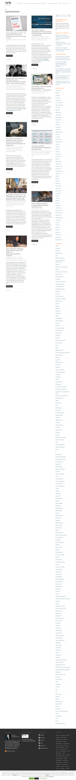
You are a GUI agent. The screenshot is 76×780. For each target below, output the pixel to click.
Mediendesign (58, 510)
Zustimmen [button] (31, 778)
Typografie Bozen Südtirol (61, 659)
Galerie (57, 379)
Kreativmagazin (58, 466)
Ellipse (56, 347)
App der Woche (58, 274)
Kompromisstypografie (60, 459)
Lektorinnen (58, 493)
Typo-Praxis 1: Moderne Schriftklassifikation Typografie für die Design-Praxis (41, 147)
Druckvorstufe (39, 91)
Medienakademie (59, 508)
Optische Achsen (59, 532)
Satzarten (21, 258)
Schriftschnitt (58, 584)
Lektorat (57, 488)
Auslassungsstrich (59, 286)
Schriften (39, 38)
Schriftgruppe (58, 574)
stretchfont (58, 623)
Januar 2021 (58, 129)
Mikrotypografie (13, 258)
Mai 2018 (57, 159)
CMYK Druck (58, 313)
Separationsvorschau (60, 606)
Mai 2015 (57, 227)
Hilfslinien (57, 427)
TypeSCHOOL (33, 93)
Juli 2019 (57, 144)
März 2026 (57, 97)
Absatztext (57, 248)
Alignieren (57, 264)
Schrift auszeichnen (59, 554)
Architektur (7, 39)
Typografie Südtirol (19, 204)
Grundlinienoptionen (59, 412)
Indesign (22, 201)
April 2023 (57, 110)
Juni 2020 (57, 137)
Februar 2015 (58, 234)
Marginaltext (58, 505)
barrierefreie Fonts (59, 296)
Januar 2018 (58, 163)
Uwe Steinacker (20, 3)
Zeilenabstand (58, 716)
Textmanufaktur (59, 637)
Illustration (57, 432)
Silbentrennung (58, 611)
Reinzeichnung (46, 91)
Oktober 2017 (58, 168)
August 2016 (58, 193)
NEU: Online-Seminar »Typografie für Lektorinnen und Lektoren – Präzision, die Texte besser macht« (63, 58)
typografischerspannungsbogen (11, 151)
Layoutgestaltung (59, 478)
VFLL (56, 689)
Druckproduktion (59, 330)
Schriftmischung (34, 39)
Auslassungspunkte (59, 284)
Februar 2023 (58, 112)
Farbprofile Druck (59, 362)
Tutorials (57, 652)
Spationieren (58, 613)
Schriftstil (57, 591)
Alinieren (57, 269)
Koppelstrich (58, 464)
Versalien (57, 686)
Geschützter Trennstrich (60, 386)
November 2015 (59, 212)
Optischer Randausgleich (61, 535)
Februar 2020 (58, 139)
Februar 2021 (58, 127)
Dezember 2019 (59, 141)
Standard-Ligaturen (59, 618)
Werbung (57, 706)
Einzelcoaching (58, 342)
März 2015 (57, 232)
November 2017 (59, 166)
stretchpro (57, 625)
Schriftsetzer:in (58, 586)
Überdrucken (58, 672)
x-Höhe (57, 713)
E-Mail (65, 26)
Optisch (57, 530)
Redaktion (57, 544)
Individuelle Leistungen (35, 208)
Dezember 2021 (59, 117)
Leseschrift (10, 86)
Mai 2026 (57, 93)
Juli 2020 (57, 134)
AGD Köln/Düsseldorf (60, 258)
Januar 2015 (58, 237)
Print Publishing (58, 537)
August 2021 (58, 119)
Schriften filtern (58, 569)
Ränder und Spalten (59, 542)
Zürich (7, 41)
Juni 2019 (57, 146)
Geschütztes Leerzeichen (61, 389)
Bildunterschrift (58, 301)
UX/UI (56, 681)
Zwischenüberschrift (60, 723)
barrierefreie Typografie (60, 298)
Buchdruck (57, 311)
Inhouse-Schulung (59, 439)
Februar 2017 (58, 185)
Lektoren (57, 491)
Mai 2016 (57, 200)
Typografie (24, 39)
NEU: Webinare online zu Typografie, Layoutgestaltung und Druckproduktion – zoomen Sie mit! (41, 88)
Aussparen (57, 291)
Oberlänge (57, 520)
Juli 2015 (57, 222)
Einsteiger (57, 337)
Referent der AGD (11, 751)
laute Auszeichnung (59, 474)
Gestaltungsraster (59, 398)
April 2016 (57, 203)
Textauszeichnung (59, 635)
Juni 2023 (57, 107)
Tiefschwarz (58, 647)
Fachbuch (13, 39)
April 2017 (57, 181)
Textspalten (58, 642)
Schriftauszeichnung (34, 38)
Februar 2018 (58, 161)
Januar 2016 (58, 207)
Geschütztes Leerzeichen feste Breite (62, 392)
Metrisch (57, 513)
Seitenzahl (57, 601)
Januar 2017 (58, 188)
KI (55, 452)
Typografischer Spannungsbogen (62, 667)
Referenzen (26, 3)
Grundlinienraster (59, 415)
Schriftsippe (39, 39)
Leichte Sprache (59, 483)
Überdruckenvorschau (60, 674)
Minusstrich (58, 518)
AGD (56, 255)
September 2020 (59, 132)
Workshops (58, 708)
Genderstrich (58, 384)
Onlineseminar (58, 527)
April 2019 (57, 151)
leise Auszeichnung (59, 486)
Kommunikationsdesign (60, 456)
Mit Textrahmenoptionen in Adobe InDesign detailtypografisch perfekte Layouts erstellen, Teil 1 (62, 77)
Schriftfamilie (43, 38)
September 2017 (59, 171)
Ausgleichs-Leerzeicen (60, 281)
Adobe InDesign (58, 253)
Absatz (57, 245)
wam (56, 691)
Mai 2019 (57, 149)
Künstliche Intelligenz (60, 469)
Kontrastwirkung (59, 461)
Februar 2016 (58, 205)
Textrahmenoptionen (60, 640)
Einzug (56, 345)
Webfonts (57, 696)
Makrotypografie (8, 258)
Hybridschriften (58, 430)
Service (60, 3)
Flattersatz (57, 367)
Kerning (57, 449)
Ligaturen (57, 500)
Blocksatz (57, 308)
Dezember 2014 (59, 239)
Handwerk (57, 422)
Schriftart (57, 557)
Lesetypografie (41, 36)
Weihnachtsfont (59, 701)
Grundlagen (58, 410)
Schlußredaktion (59, 552)
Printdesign (18, 258)
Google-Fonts (58, 403)
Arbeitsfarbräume (59, 276)
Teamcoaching (58, 633)
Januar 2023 (58, 115)
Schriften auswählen (60, 567)
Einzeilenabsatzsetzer (60, 340)
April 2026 (57, 95)
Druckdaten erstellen (60, 328)
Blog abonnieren (44, 748)
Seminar (7, 204)
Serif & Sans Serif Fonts (60, 608)
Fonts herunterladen (59, 369)
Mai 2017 (57, 178)
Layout (38, 36)
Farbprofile (57, 360)
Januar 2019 (58, 156)
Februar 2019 (58, 154)
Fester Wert (58, 364)
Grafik (56, 405)
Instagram (43, 745)
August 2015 (58, 220)
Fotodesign (57, 374)
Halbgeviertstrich (59, 420)
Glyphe (57, 400)
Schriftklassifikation (18, 148)
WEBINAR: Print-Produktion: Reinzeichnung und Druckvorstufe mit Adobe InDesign (63, 49)
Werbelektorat (58, 703)
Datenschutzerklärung (50, 776)
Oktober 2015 (58, 215)
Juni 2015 (57, 225)
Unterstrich (57, 677)
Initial (56, 442)
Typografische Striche (60, 664)
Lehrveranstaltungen (19, 257)
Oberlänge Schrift (59, 522)
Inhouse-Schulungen (53, 3)
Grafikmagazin (58, 407)
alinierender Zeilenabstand (61, 271)
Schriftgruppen (48, 38)
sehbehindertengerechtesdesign (62, 598)
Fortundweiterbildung (60, 372)
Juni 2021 (57, 122)
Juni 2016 (57, 198)
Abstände (57, 250)
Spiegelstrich (58, 615)
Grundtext (57, 417)
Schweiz (17, 39)
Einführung (57, 335)
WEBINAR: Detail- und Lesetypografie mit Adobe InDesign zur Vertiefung (63, 44)
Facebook (43, 737)
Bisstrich (57, 303)
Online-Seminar (46, 36)
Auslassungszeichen (60, 289)
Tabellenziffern (58, 630)
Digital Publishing (59, 320)
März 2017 (57, 183)
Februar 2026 (58, 100)
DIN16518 (57, 325)
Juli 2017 (57, 176)
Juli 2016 (57, 195)
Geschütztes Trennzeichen (61, 395)
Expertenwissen (18, 201)
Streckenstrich (58, 620)
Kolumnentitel (58, 454)
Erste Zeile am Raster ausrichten (62, 352)
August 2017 (58, 173)
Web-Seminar (58, 694)
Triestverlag (20, 39)
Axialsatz (57, 293)
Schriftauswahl (8, 260)
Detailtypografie (33, 36)
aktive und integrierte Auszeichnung (60, 261)
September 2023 (59, 105)
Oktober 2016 (58, 190)
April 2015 (57, 230)
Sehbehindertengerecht (60, 596)
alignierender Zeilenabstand (61, 267)
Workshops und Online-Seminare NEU (38, 3)
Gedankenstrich (58, 382)
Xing (42, 743)
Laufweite (57, 471)
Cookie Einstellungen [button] (43, 778)
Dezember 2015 (59, 210)
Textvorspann (58, 645)
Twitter (42, 740)
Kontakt (42, 735)
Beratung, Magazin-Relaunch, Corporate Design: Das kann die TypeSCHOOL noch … (39, 205)
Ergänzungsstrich (59, 350)
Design (11, 39)
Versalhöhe (57, 684)
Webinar (45, 39)
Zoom (43, 93)
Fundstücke (58, 377)
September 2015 (59, 217)
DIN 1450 (57, 323)
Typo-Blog (65, 3)
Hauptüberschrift (59, 425)
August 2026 (58, 90)
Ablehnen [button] (36, 778)
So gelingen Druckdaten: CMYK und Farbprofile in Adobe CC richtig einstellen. (63, 83)
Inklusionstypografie (59, 444)
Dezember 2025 (59, 102)
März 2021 (57, 124)
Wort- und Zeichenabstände (61, 711)
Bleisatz (57, 306)
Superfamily (17, 89)
